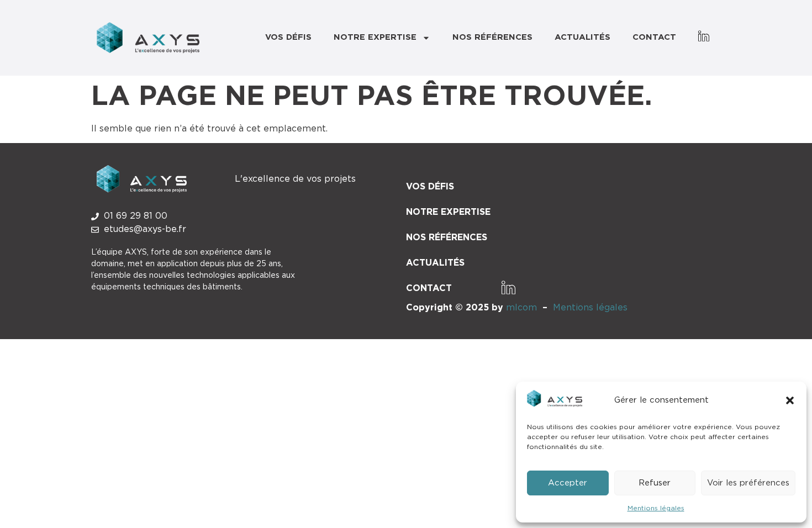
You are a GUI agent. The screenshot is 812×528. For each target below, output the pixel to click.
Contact (654, 37)
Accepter (567, 483)
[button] (789, 400)
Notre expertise (375, 37)
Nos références (492, 37)
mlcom (521, 307)
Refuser (655, 483)
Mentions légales (656, 508)
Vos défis (288, 37)
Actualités (582, 37)
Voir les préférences (748, 483)
